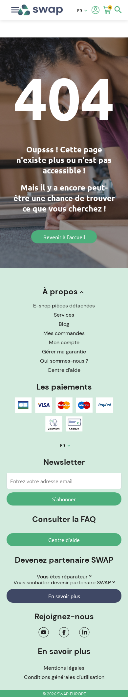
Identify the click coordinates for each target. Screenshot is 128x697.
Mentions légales (64, 667)
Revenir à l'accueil (64, 237)
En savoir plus (64, 596)
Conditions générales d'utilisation (64, 677)
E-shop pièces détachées (64, 305)
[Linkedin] (84, 632)
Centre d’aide (64, 370)
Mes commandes (64, 333)
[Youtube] (43, 632)
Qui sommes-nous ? (64, 360)
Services (64, 314)
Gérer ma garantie (64, 351)
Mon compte (64, 342)
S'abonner (64, 499)
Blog (64, 324)
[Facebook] (64, 632)
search (118, 10)
